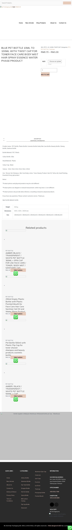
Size (43, 61)
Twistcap (52, 49)
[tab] (37, 139)
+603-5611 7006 (54, 491)
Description (37, 138)
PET (69, 47)
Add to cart (45, 74)
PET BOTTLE (44, 49)
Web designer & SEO (54, 526)
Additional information (37, 140)
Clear (50, 64)
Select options (18, 270)
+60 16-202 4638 (54, 498)
